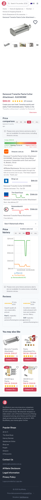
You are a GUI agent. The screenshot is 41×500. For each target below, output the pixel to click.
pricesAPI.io (27, 493)
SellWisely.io (24, 497)
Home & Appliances (16, 9)
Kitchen (29, 9)
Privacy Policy (9, 477)
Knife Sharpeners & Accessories (14, 14)
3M (25, 122)
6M (29, 122)
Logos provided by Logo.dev (12, 481)
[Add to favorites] (35, 22)
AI (26, 3)
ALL (37, 122)
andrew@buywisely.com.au (12, 464)
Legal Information (11, 473)
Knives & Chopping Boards (12, 12)
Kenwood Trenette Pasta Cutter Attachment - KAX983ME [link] (19, 17)
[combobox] (18, 3)
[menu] (37, 3)
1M (21, 122)
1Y (33, 122)
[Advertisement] (20, 71)
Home (5, 9)
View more (33, 112)
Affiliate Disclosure (11, 468)
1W (17, 122)
